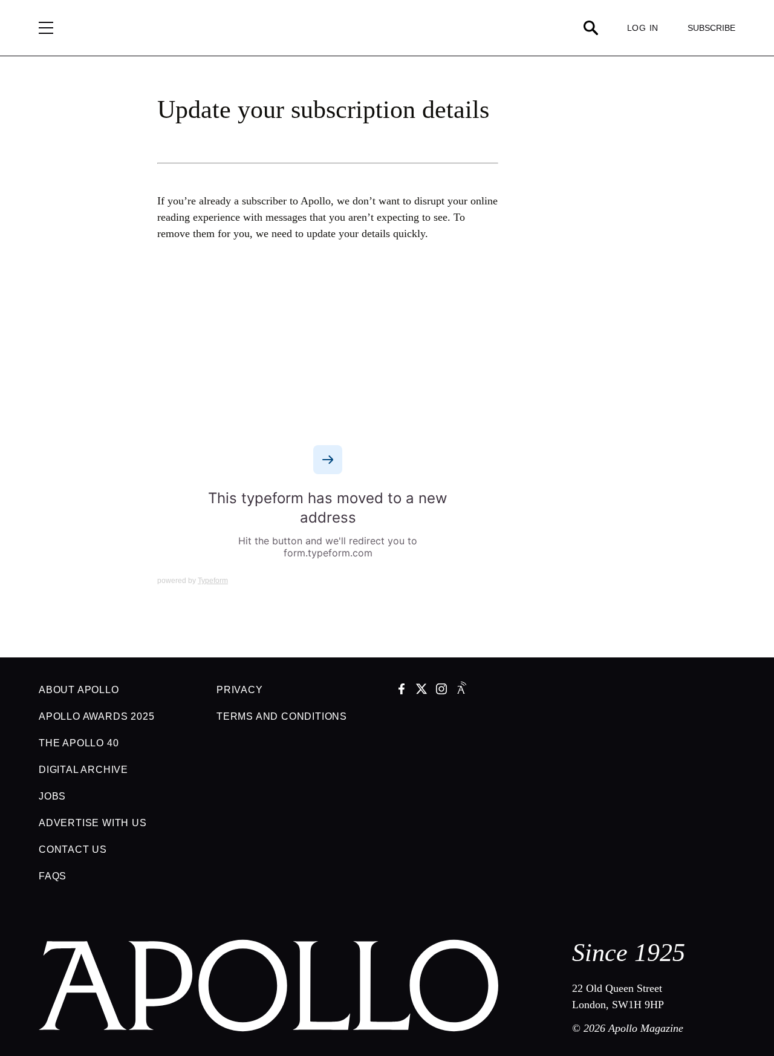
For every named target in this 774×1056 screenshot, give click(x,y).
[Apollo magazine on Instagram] (441, 690)
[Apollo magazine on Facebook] (401, 690)
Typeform (213, 580)
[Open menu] (46, 28)
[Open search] (590, 28)
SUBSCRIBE (711, 28)
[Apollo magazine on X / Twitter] (421, 690)
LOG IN (643, 28)
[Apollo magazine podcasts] (461, 690)
